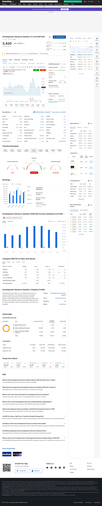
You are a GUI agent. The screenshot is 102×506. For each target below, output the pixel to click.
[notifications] (96, 1)
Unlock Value (61, 43)
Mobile (71, 466)
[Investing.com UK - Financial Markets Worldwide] (8, 1)
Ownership (15, 63)
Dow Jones (72, 66)
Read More (5, 304)
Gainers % (79, 127)
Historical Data (23, 63)
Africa (84, 6)
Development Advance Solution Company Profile (23, 290)
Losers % (86, 127)
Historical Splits (31, 63)
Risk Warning (97, 502)
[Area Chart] (7, 67)
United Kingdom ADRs (34, 6)
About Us (89, 463)
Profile (9, 63)
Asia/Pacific (66, 6)
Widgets (72, 472)
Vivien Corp (44, 363)
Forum (31, 60)
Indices (71, 38)
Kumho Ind (19, 363)
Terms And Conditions (78, 502)
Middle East (59, 6)
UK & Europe (53, 6)
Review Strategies (44, 53)
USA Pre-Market (73, 6)
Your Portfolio (73, 469)
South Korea (62, 304)
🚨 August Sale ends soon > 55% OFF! (73, 1)
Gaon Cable (6, 363)
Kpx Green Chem (59, 363)
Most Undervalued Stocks (75, 205)
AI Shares (89, 6)
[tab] (5, 150)
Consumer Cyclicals (60, 298)
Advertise (89, 466)
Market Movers (74, 123)
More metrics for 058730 (59, 112)
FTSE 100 (72, 54)
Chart (10, 60)
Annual (4, 221)
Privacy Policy (89, 502)
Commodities (78, 38)
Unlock (25, 283)
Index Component (40, 63)
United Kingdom (25, 6)
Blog (71, 463)
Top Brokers (73, 153)
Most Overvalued (84, 210)
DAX (71, 57)
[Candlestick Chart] (4, 67)
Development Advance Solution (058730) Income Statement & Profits (32, 214)
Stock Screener (58, 4)
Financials (17, 60)
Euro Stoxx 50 (73, 59)
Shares (4, 6)
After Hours (79, 6)
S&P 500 (72, 61)
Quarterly (10, 221)
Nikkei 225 (72, 64)
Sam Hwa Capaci (33, 363)
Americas (48, 6)
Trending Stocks (75, 180)
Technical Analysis (10, 146)
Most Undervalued (74, 210)
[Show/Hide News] (35, 67)
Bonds (84, 38)
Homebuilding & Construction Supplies (58, 294)
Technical (25, 60)
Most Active (18, 6)
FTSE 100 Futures (74, 69)
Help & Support (91, 469)
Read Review (91, 161)
